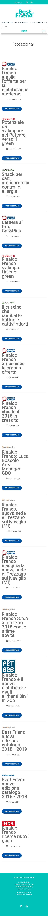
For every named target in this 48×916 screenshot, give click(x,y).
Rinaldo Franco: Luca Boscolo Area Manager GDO (15, 462)
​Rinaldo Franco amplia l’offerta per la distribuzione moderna (15, 81)
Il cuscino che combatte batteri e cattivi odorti (15, 315)
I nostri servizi (37, 22)
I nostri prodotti (22, 22)
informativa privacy (24, 889)
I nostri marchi (7, 22)
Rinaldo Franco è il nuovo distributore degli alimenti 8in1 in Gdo (15, 687)
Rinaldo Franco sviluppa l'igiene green (10, 267)
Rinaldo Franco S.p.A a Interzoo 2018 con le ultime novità (15, 624)
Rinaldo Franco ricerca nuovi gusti (15, 834)
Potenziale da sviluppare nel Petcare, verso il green (14, 133)
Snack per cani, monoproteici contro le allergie (15, 183)
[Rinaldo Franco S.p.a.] (24, 12)
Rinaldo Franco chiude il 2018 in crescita (10, 412)
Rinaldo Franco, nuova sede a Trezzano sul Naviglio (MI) (14, 515)
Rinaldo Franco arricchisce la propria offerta (13, 363)
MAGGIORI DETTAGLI (12, 109)
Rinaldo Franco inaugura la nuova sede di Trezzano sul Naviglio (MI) (14, 569)
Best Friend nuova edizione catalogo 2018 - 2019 (14, 740)
